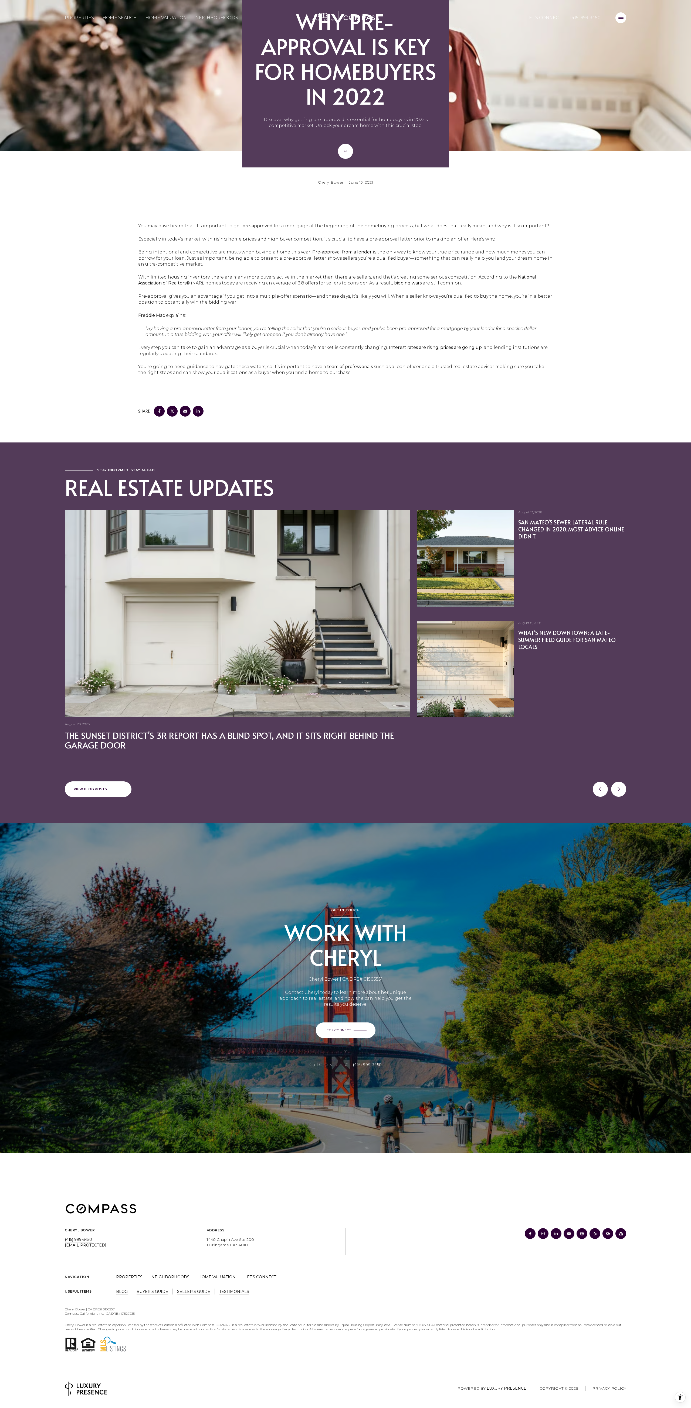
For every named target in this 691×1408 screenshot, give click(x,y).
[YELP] (595, 1233)
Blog (122, 1291)
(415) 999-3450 (585, 17)
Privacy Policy (609, 1388)
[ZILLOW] (620, 1233)
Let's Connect (543, 17)
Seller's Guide (193, 1291)
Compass (223, 1325)
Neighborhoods (216, 17)
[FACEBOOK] (530, 1233)
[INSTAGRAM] (543, 1233)
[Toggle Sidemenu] (620, 17)
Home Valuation (166, 17)
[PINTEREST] (582, 1233)
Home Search (120, 17)
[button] (345, 1030)
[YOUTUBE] (569, 1233)
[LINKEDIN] (556, 1233)
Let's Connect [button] (260, 1277)
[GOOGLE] (607, 1233)
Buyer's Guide (152, 1291)
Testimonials (234, 1291)
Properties (79, 17)
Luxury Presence (506, 1388)
